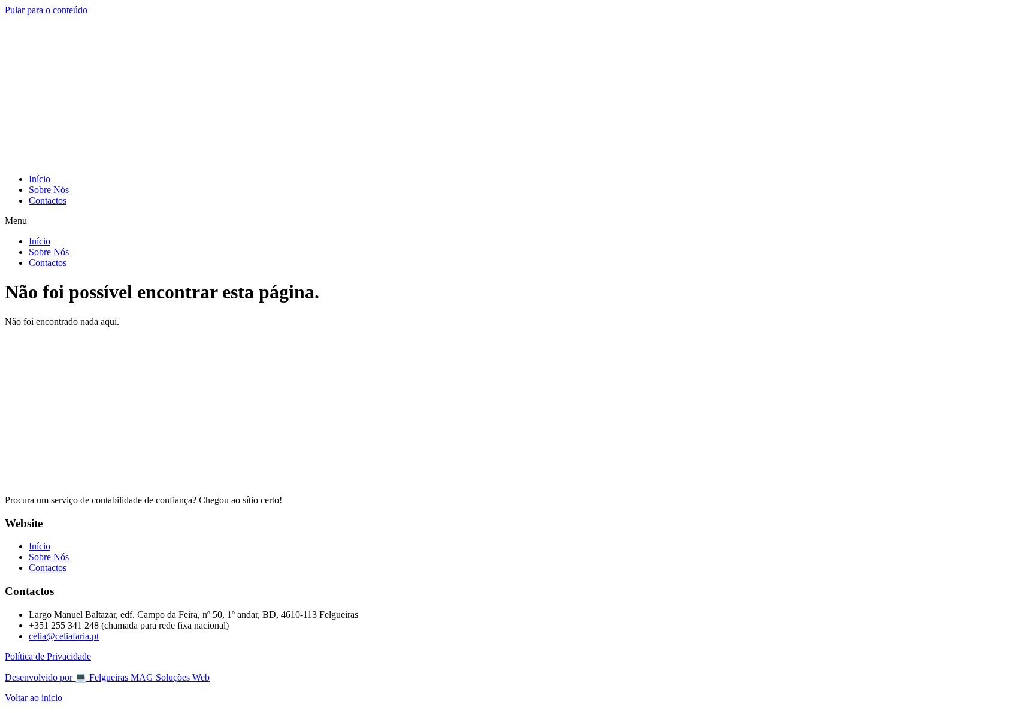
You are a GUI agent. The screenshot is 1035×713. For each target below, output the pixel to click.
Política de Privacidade (48, 656)
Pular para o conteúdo (46, 10)
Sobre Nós (49, 190)
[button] (517, 221)
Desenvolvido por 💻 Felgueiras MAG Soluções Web (107, 677)
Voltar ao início (33, 698)
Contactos (47, 200)
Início (39, 179)
